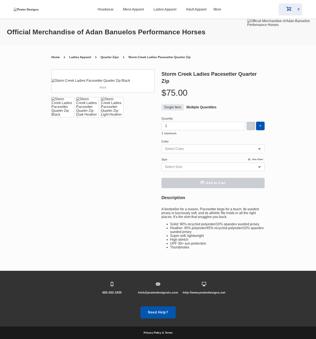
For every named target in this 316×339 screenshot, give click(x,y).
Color (165, 141)
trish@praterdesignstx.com (158, 292)
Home (55, 57)
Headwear (106, 9)
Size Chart (257, 159)
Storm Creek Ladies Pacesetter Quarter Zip (159, 57)
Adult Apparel (196, 9)
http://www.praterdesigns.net (204, 292)
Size (212, 159)
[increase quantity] (260, 126)
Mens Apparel (133, 9)
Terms (169, 332)
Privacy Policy (152, 332)
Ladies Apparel (164, 9)
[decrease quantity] (251, 126)
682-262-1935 (112, 292)
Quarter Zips (110, 57)
